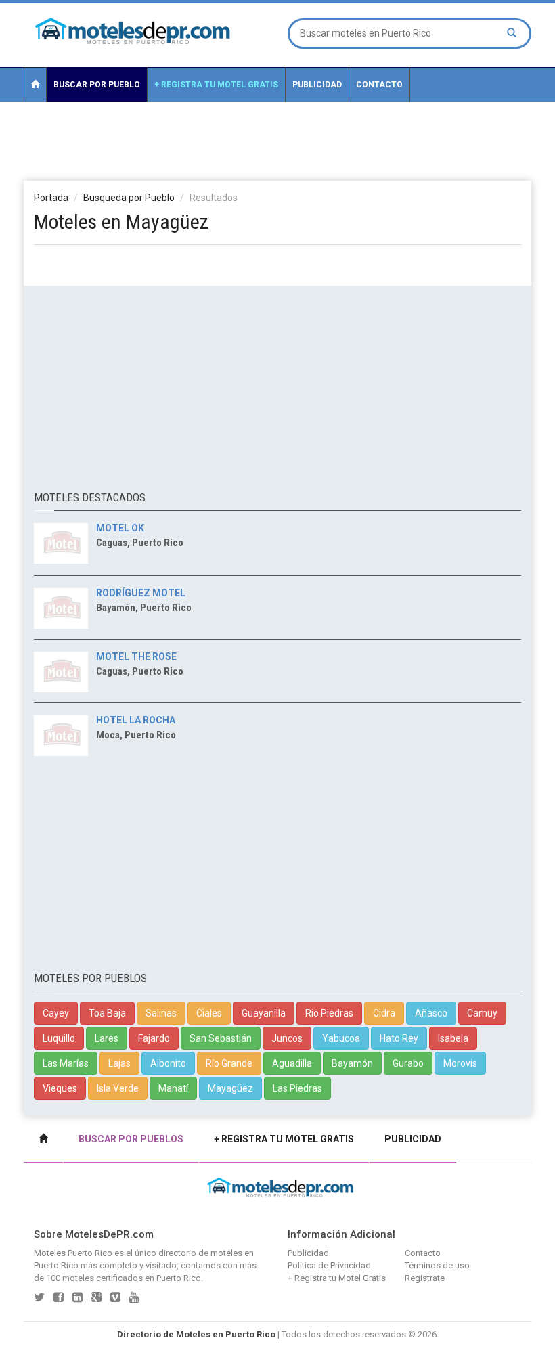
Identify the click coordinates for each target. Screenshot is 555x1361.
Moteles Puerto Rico (73, 1253)
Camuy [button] (482, 1013)
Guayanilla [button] (264, 1013)
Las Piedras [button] (297, 1088)
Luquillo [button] (59, 1038)
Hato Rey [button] (399, 1038)
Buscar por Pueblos (131, 1139)
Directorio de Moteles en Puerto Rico (196, 1334)
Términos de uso (437, 1265)
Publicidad (317, 84)
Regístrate (425, 1278)
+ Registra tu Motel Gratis (216, 84)
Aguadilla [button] (292, 1063)
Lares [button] (106, 1038)
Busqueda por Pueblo (129, 197)
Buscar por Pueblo (96, 84)
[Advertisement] (277, 140)
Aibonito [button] (168, 1063)
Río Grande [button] (229, 1063)
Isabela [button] (453, 1038)
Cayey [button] (56, 1013)
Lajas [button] (119, 1063)
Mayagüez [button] (230, 1088)
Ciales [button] (209, 1013)
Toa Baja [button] (107, 1013)
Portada (51, 197)
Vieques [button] (60, 1088)
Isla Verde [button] (118, 1088)
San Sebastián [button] (221, 1038)
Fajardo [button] (154, 1038)
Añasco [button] (431, 1013)
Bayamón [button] (352, 1063)
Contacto (379, 84)
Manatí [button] (173, 1088)
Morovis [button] (460, 1063)
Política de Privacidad (329, 1265)
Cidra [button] (384, 1013)
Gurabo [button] (408, 1063)
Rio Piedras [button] (329, 1013)
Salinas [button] (161, 1013)
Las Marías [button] (66, 1063)
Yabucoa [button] (341, 1038)
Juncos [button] (287, 1038)
